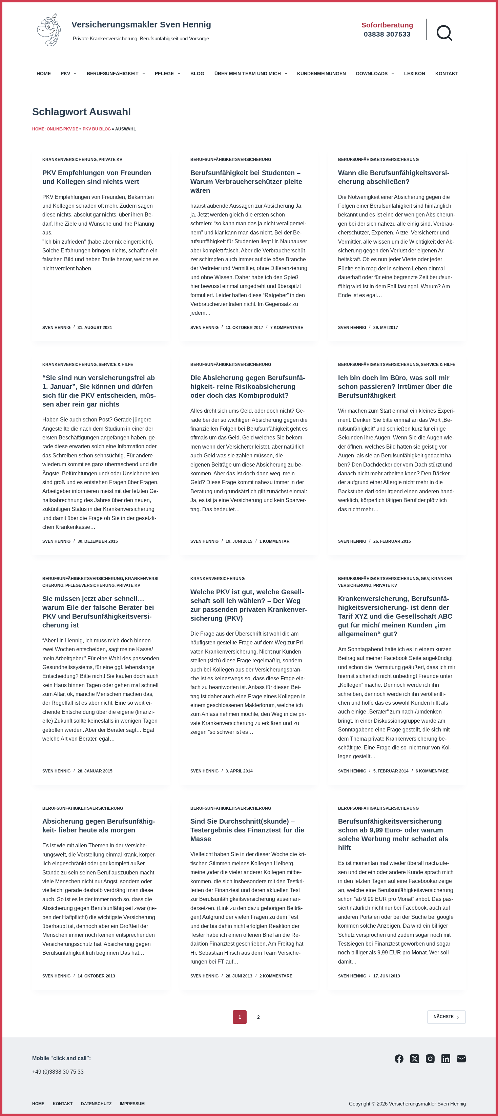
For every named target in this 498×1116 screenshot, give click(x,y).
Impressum (132, 1103)
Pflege (164, 73)
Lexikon (414, 73)
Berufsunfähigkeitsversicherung (230, 159)
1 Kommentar (275, 541)
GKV (425, 578)
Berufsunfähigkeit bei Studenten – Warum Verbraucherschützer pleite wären (246, 181)
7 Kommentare (286, 327)
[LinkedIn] (445, 1058)
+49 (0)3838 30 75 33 (58, 1072)
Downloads (372, 73)
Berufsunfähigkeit (113, 73)
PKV (65, 73)
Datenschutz (96, 1103)
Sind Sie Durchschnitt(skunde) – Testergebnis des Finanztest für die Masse (247, 830)
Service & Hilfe (116, 364)
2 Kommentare (276, 976)
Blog (197, 73)
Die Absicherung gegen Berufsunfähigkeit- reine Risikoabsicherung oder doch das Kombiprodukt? (247, 386)
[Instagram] (430, 1058)
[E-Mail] (461, 1058)
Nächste (444, 1016)
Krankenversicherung (69, 159)
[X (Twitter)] (414, 1058)
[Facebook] (399, 1058)
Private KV (110, 159)
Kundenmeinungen (321, 73)
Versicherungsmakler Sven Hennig (141, 24)
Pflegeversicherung (90, 585)
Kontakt (446, 73)
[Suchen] (444, 33)
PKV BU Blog (97, 129)
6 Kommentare (432, 771)
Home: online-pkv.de (55, 129)
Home (44, 73)
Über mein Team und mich (247, 73)
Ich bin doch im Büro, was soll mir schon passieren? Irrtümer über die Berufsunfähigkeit (395, 386)
